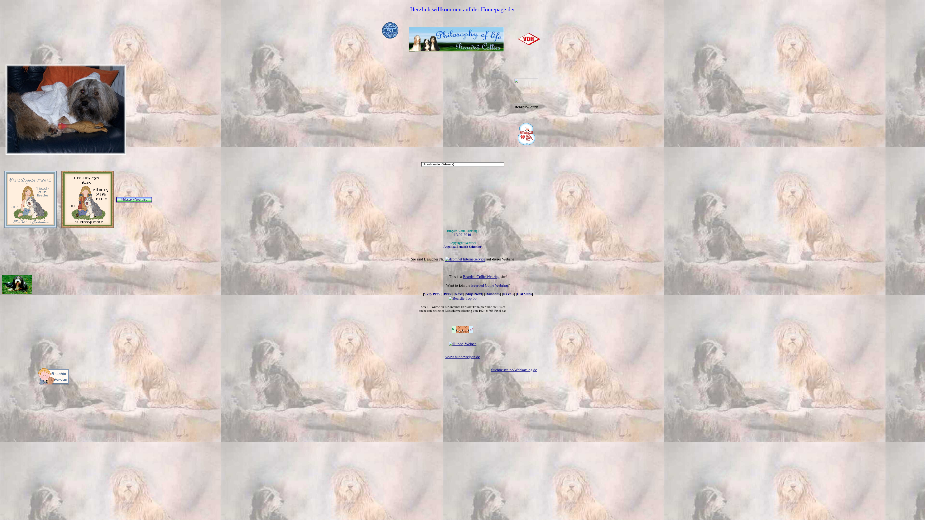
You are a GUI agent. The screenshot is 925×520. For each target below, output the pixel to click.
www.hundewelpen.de (462, 357)
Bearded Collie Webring (481, 277)
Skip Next (474, 294)
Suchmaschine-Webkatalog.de (514, 370)
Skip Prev (432, 294)
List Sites (524, 294)
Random (492, 294)
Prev (447, 294)
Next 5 (508, 294)
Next (458, 294)
